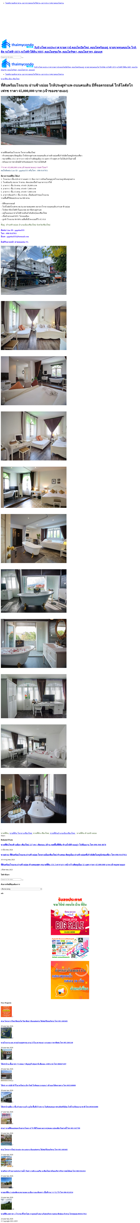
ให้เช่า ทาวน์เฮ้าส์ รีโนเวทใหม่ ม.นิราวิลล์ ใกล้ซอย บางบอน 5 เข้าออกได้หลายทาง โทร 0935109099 (38, 1085)
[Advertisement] (70, 21)
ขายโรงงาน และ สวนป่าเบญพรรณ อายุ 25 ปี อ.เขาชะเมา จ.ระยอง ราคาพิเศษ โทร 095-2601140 (37, 1043)
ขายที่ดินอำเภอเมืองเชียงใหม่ (62, 833)
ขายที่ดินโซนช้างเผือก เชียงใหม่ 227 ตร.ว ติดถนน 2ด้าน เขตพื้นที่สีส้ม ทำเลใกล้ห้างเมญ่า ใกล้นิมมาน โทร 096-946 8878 (53, 845)
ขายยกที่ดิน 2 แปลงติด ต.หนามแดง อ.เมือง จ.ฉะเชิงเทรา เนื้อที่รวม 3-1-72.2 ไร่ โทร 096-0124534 (37, 1192)
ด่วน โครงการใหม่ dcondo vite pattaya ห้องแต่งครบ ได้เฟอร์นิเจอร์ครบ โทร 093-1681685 (34, 1149)
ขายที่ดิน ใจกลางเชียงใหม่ (21, 833)
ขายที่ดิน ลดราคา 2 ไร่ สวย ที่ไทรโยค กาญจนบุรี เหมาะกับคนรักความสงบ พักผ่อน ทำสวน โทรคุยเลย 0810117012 (44, 1214)
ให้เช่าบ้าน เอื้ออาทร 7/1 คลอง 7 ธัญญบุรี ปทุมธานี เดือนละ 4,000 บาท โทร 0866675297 (33, 1064)
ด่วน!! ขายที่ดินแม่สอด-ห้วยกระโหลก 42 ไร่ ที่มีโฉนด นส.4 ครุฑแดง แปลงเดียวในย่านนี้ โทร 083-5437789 (40, 1128)
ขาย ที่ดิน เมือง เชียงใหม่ (10, 79)
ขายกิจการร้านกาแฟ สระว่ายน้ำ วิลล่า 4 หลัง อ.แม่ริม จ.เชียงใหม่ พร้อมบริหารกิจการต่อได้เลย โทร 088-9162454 (43, 1171)
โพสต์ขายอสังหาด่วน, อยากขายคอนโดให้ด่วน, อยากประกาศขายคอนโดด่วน (34, 3)
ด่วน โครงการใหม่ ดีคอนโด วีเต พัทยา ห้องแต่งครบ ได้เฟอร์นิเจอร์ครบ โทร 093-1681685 (34, 1021)
